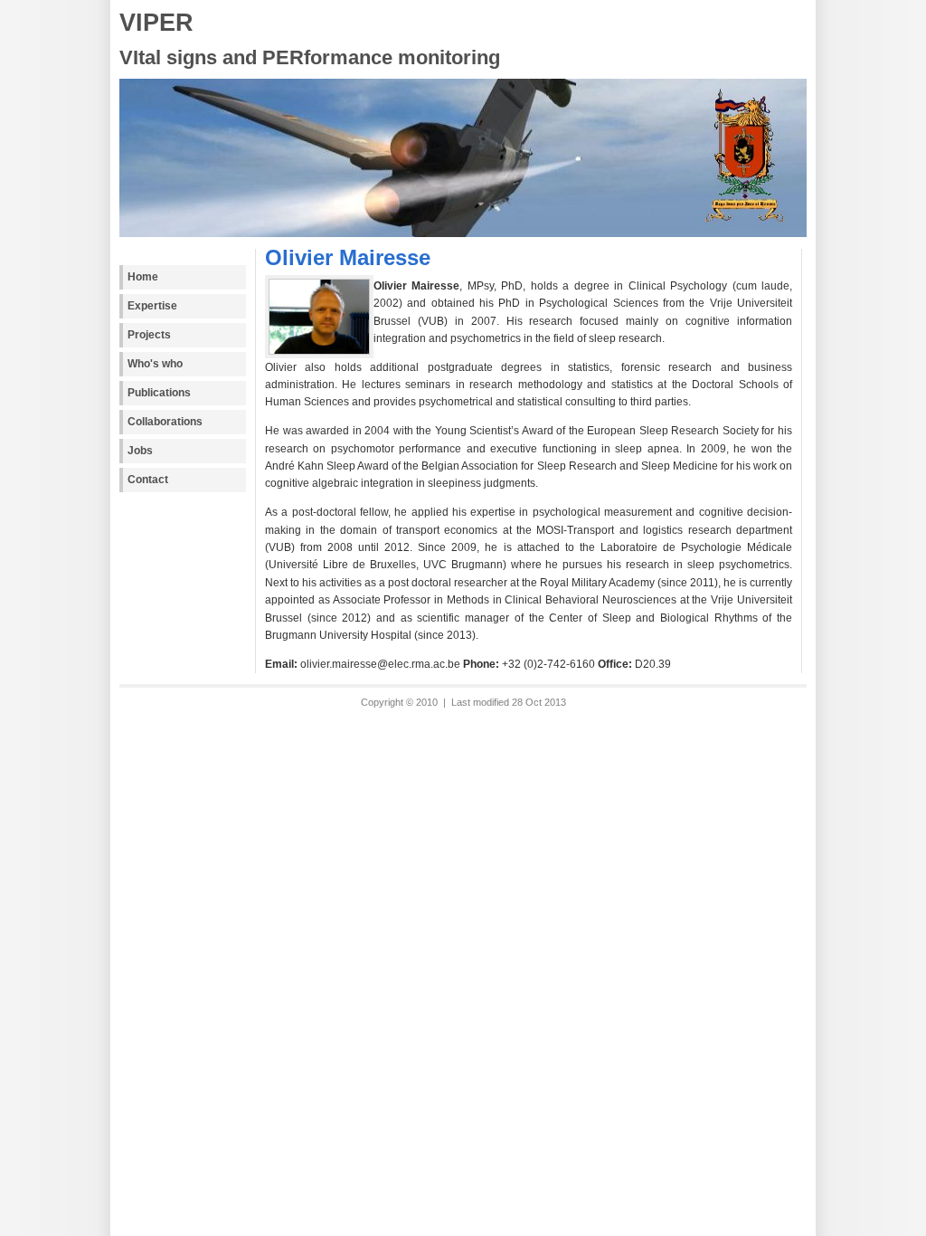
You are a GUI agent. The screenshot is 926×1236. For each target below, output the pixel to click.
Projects (149, 334)
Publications (159, 392)
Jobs (140, 450)
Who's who (155, 363)
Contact (148, 479)
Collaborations (165, 421)
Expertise (152, 305)
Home (143, 277)
